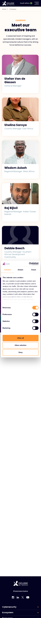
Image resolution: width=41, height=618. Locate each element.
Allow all (20, 338)
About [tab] (33, 270)
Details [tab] (20, 270)
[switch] (35, 314)
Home (5, 9)
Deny (21, 352)
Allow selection (20, 345)
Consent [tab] (7, 270)
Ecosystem (7, 613)
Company (12, 9)
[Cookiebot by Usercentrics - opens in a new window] (29, 263)
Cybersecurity (9, 607)
